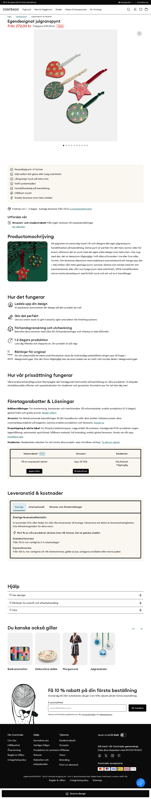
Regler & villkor (57, 780)
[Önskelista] (140, 9)
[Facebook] (101, 755)
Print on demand (68, 764)
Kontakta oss (142, 2)
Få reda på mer (80, 471)
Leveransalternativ (81, 208)
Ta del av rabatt (111, 442)
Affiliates (64, 750)
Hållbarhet (14, 745)
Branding (64, 759)
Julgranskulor (98, 669)
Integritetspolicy (17, 759)
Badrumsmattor (18, 669)
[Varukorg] (146, 9)
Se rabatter (18, 226)
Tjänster (64, 734)
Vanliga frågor (41, 745)
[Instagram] (114, 755)
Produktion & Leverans (46, 750)
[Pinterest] (120, 755)
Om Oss (12, 740)
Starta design (78, 793)
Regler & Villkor (16, 754)
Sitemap (97, 780)
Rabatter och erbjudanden (41, 762)
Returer (37, 754)
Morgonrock (70, 669)
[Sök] (128, 9)
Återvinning (14, 750)
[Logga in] (135, 9)
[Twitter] (107, 755)
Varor (62, 754)
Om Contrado (15, 734)
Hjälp (36, 734)
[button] (75, 85)
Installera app (15, 436)
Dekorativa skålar (46, 669)
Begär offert (49, 412)
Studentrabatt (67, 740)
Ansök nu (99, 422)
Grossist (64, 745)
